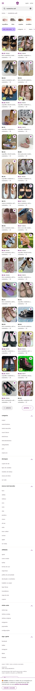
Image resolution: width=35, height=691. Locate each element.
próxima (27, 408)
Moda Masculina (6, 428)
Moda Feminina (6, 424)
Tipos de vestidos (6, 468)
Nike (3, 511)
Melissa (4, 499)
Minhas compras (6, 618)
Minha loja (4, 610)
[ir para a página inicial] (17, 4)
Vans (3, 507)
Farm (3, 491)
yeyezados (5, 626)
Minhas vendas (6, 614)
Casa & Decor (5, 432)
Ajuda (3, 554)
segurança (5, 571)
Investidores (5, 591)
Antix (3, 527)
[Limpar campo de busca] (30, 8)
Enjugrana (4, 622)
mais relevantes (7, 29)
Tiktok (3, 653)
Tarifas (3, 562)
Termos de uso (6, 567)
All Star (3, 523)
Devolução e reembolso (8, 579)
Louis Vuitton (5, 531)
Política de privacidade (8, 575)
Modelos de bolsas (7, 472)
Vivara (3, 519)
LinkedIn (4, 657)
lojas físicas (5, 587)
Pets (3, 449)
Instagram (4, 649)
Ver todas (4, 544)
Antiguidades (5, 445)
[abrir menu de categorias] (3, 3)
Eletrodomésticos (6, 440)
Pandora (4, 515)
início (3, 13)
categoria (20, 29)
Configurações (6, 630)
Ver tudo (4, 480)
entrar (31, 3)
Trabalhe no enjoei (7, 583)
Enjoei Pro (4, 453)
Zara (3, 503)
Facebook (4, 641)
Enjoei (3, 420)
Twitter (3, 645)
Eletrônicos (5, 436)
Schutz (3, 535)
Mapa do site (5, 595)
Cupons (4, 599)
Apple (3, 539)
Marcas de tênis (6, 476)
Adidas (3, 495)
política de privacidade (21, 684)
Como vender (5, 558)
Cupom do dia (5, 464)
